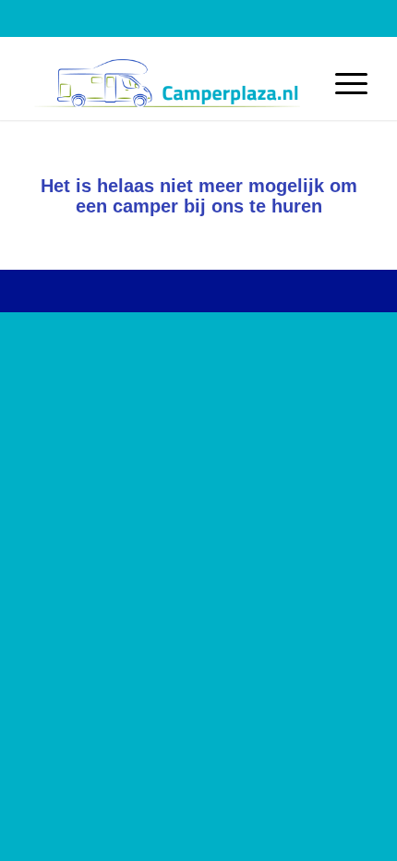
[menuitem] (342, 83)
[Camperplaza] (164, 83)
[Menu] (342, 83)
